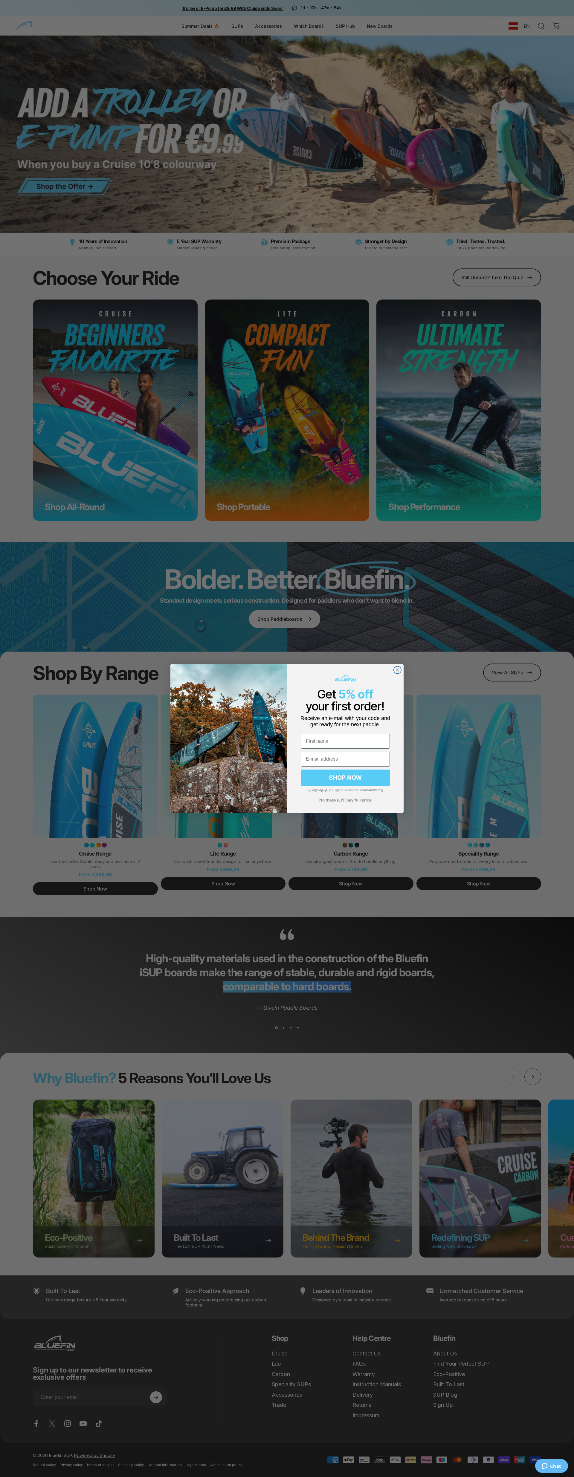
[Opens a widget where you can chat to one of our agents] (551, 1466)
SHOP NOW (345, 777)
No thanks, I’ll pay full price (345, 800)
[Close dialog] (397, 670)
